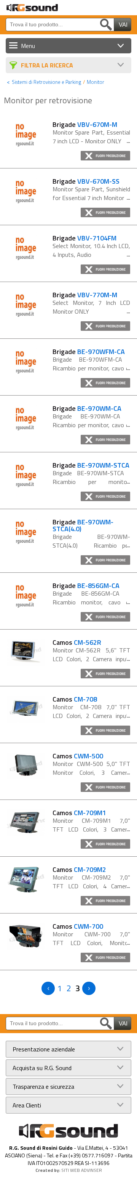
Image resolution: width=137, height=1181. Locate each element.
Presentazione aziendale (44, 1049)
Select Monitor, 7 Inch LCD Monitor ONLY (91, 307)
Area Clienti (27, 1105)
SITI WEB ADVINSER (81, 1170)
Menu (28, 45)
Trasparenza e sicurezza (43, 1086)
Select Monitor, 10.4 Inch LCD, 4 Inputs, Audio (91, 250)
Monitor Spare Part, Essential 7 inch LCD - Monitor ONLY (91, 137)
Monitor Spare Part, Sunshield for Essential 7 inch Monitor (91, 193)
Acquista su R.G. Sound (42, 1067)
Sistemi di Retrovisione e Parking (46, 82)
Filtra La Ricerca (47, 65)
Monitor (95, 82)
